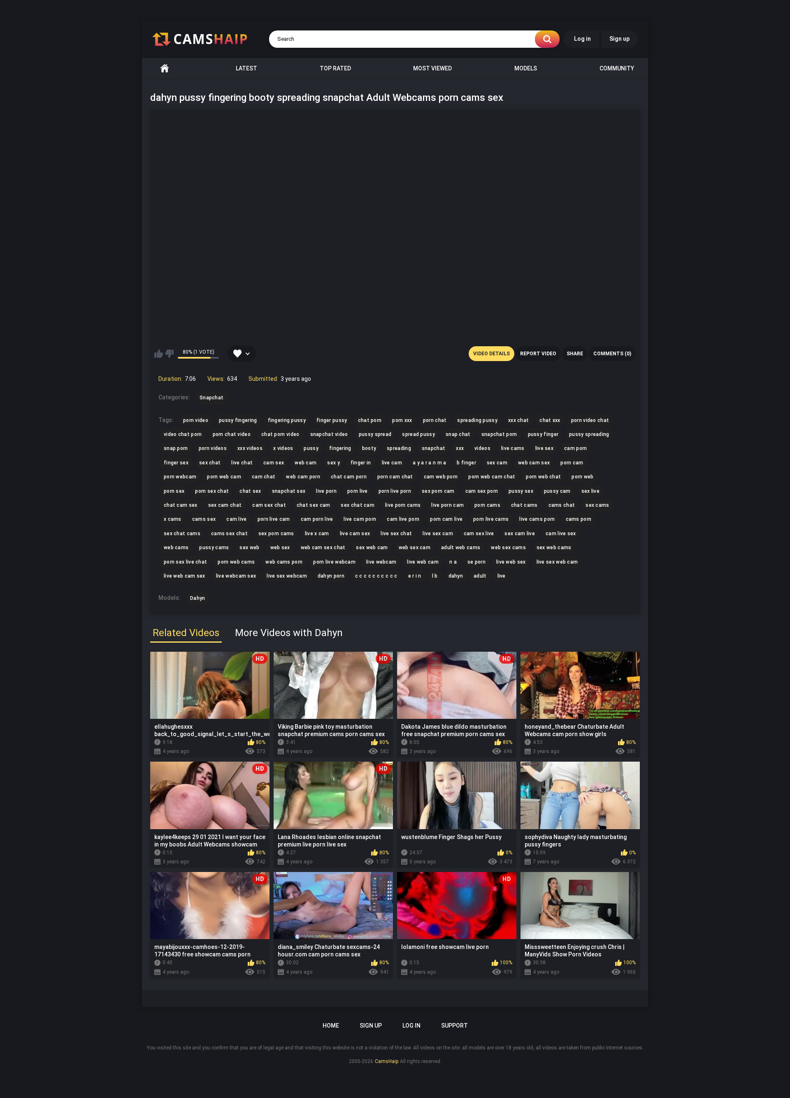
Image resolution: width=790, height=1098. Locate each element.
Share (575, 354)
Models (525, 68)
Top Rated (335, 68)
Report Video (538, 354)
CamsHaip (386, 1061)
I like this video (158, 354)
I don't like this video (169, 354)
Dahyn (197, 598)
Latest (246, 68)
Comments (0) (612, 354)
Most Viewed (432, 68)
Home (164, 68)
